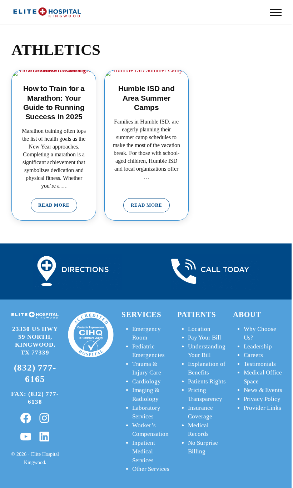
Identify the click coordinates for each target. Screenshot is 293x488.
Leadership (258, 346)
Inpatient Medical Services (143, 451)
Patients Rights (207, 381)
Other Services (150, 469)
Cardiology (146, 381)
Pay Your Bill (204, 337)
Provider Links (262, 407)
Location (199, 329)
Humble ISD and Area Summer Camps (146, 97)
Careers (253, 355)
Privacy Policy (262, 399)
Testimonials (260, 364)
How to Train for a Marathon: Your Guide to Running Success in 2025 (54, 102)
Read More (57, 206)
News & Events (263, 390)
